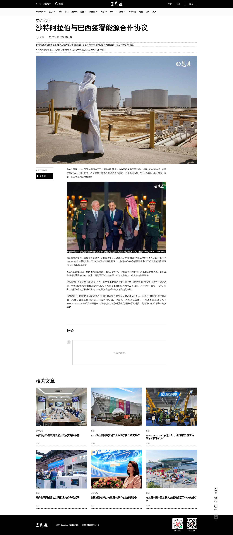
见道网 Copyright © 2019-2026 (67, 525)
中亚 (66, 12)
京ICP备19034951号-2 (90, 525)
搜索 (61, 4)
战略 (50, 12)
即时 (112, 12)
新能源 (92, 12)
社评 (148, 12)
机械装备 (132, 12)
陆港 (102, 12)
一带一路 (39, 12)
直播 (154, 12)
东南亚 (74, 12)
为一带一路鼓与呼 (43, 4)
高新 (82, 12)
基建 (121, 12)
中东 (60, 12)
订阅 (191, 4)
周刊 (141, 12)
